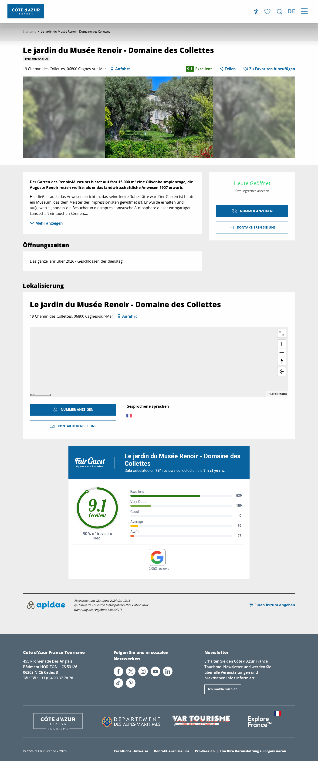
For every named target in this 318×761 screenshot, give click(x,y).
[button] (279, 11)
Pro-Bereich (205, 751)
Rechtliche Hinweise (131, 751)
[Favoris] (268, 12)
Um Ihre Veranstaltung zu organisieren (253, 751)
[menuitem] (25, 11)
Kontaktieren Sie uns (171, 751)
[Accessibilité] (256, 11)
